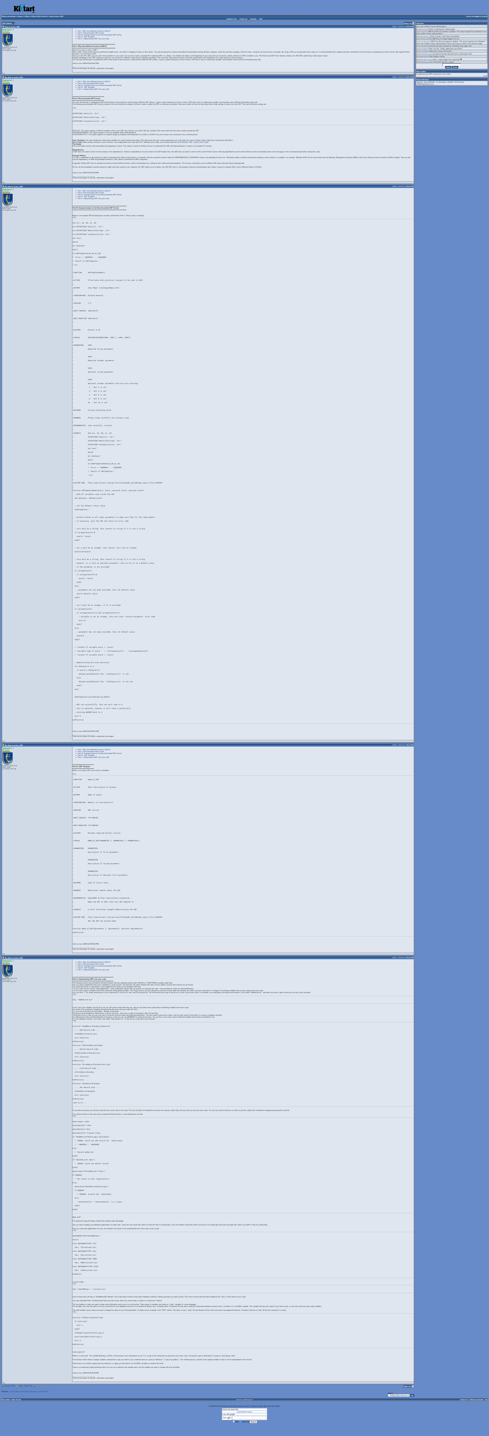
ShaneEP (41, 1391)
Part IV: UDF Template (86, 37)
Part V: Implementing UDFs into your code (93, 39)
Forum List (243, 19)
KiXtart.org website (9, 16)
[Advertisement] (179, 9)
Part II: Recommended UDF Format (91, 33)
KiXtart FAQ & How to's (39, 16)
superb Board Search (244, 1412)
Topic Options (7, 23)
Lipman (426, 62)
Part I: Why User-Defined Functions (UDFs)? (94, 31)
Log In (484, 16)
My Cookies (6, 1400)
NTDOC (426, 46)
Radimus (17, 1391)
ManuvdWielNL (429, 82)
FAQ (260, 19)
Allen (31, 1391)
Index (21, 1386)
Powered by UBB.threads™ (244, 1399)
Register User (232, 19)
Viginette (419, 82)
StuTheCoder (428, 54)
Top (3, 73)
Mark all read (16, 1400)
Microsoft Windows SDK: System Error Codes (191, 142)
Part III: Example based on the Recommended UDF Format (99, 35)
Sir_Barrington (441, 82)
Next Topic (28, 1386)
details (485, 76)
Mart (46, 1391)
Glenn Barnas (25, 1391)
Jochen (11, 1391)
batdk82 (450, 82)
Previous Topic (9, 1386)
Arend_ (35, 1391)
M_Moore (427, 41)
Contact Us (464, 1400)
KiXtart (27, 16)
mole (425, 29)
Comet (426, 39)
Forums (20, 16)
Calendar (253, 19)
